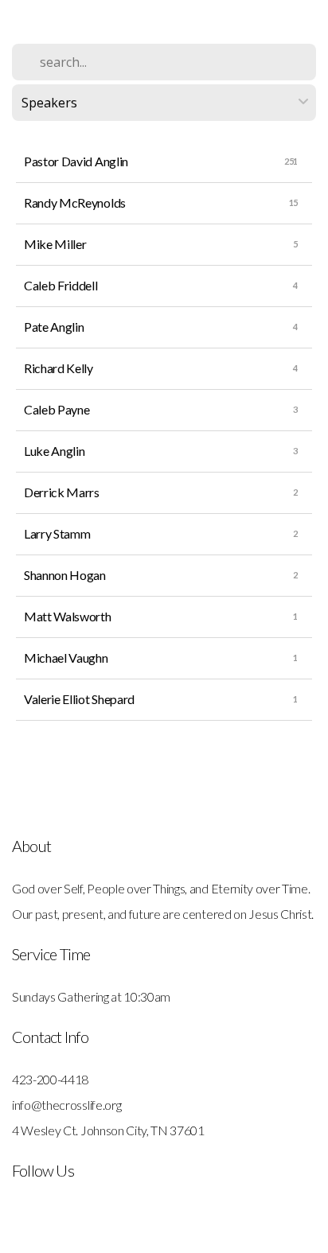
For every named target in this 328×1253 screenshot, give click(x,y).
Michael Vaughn (66, 657)
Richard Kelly (58, 368)
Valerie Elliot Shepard (79, 698)
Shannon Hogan (65, 574)
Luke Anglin (54, 450)
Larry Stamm (57, 533)
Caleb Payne (56, 409)
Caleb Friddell (61, 285)
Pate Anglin (54, 326)
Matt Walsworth (67, 616)
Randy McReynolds (75, 202)
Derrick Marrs (62, 492)
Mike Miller (55, 243)
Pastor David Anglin (76, 161)
